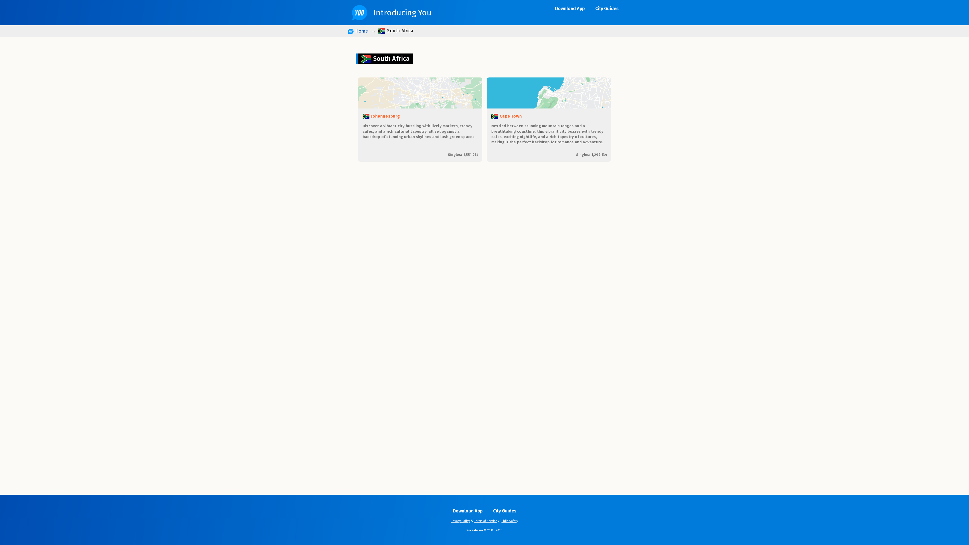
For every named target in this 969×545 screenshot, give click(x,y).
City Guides (606, 8)
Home (361, 31)
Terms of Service (485, 521)
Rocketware (475, 530)
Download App (570, 8)
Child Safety (509, 521)
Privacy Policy (460, 521)
